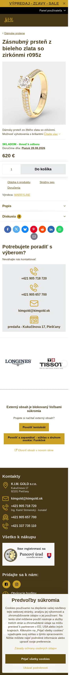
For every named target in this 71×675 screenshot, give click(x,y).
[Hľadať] (44, 20)
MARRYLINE (22, 194)
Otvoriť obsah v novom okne (35, 450)
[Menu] (63, 20)
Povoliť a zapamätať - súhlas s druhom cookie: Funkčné (34, 439)
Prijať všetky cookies (35, 658)
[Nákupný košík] (54, 20)
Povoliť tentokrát (34, 427)
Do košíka (43, 169)
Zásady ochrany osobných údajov (36, 648)
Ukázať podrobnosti (35, 667)
